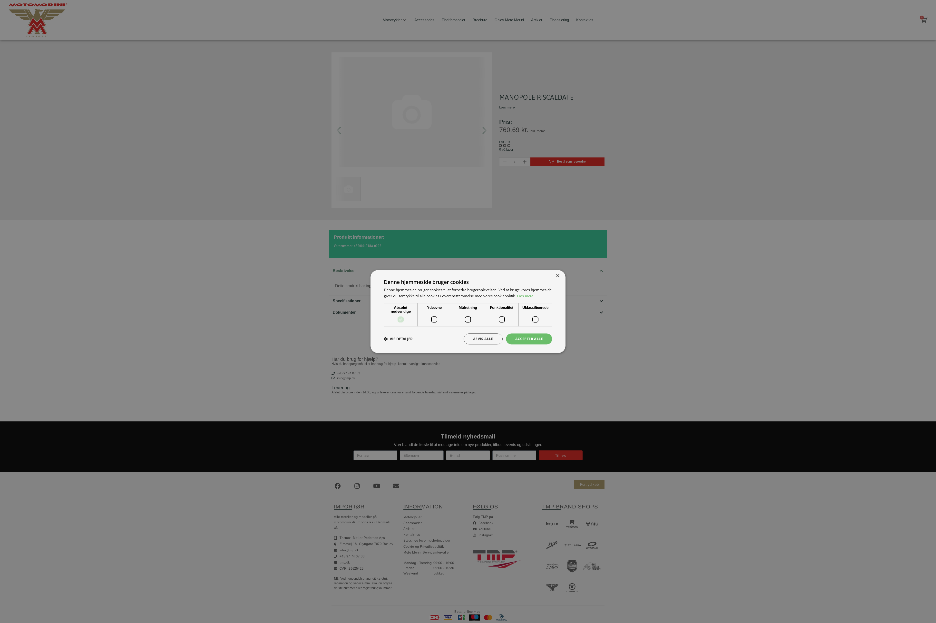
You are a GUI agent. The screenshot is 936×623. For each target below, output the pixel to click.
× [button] (557, 276)
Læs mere (525, 296)
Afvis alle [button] (483, 338)
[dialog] (468, 311)
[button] (398, 339)
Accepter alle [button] (529, 338)
